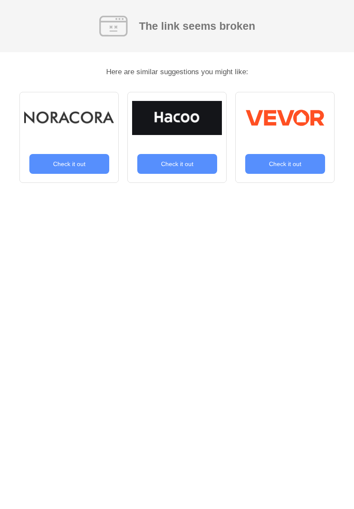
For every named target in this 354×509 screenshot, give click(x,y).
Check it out (69, 163)
